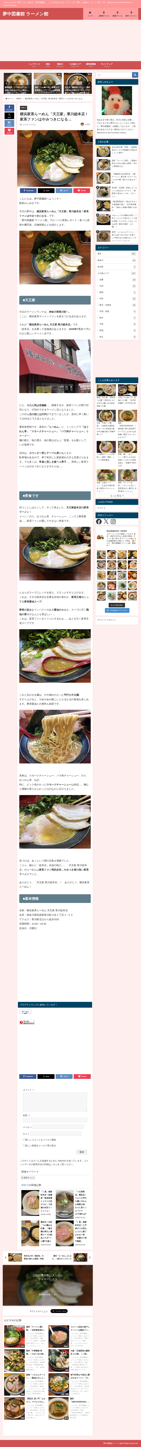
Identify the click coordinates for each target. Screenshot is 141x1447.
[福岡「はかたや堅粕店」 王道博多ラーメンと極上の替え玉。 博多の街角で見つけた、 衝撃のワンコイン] (111, 596)
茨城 (117, 330)
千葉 (117, 324)
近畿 (117, 280)
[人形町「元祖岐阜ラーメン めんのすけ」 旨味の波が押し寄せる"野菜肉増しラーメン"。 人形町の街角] (132, 596)
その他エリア (116, 273)
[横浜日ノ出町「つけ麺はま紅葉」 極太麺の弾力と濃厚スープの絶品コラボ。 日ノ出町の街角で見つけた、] (122, 596)
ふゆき (87, 124)
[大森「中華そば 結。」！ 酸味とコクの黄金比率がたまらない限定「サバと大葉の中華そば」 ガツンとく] (122, 585)
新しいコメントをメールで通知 (40, 1140)
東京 (116, 254)
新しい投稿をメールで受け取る (40, 1145)
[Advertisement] (70, 40)
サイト (26, 1134)
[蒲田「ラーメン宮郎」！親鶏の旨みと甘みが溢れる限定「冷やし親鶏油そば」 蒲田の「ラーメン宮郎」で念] (111, 554)
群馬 (117, 292)
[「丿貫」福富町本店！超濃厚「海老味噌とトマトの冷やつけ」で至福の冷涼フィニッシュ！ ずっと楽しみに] (132, 564)
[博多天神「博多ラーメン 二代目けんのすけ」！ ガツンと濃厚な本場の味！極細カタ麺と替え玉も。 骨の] (101, 596)
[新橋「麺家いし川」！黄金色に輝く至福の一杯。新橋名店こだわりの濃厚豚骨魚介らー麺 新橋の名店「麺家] (122, 575)
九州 (117, 286)
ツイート (101, 508)
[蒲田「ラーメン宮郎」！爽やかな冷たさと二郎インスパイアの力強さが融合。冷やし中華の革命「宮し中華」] (111, 575)
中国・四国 (117, 311)
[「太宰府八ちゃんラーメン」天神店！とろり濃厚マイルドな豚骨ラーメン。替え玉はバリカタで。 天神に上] (132, 585)
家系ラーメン (29, 1178)
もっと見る (115, 496)
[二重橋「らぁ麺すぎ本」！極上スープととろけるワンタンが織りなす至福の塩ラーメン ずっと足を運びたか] (111, 564)
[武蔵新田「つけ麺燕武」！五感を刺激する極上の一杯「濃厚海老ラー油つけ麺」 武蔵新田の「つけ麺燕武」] (132, 575)
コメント (28, 1090)
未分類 (116, 267)
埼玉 (117, 337)
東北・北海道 (117, 305)
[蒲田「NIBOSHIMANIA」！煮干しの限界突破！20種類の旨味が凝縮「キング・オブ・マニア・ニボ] (101, 564)
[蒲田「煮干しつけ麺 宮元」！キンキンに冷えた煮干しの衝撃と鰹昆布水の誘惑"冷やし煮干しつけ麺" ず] (101, 554)
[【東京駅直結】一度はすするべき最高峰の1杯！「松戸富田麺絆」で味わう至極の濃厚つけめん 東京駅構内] (132, 554)
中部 (117, 299)
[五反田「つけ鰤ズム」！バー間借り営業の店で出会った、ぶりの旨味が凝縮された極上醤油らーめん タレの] (111, 585)
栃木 (117, 318)
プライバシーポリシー (106, 620)
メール (27, 1127)
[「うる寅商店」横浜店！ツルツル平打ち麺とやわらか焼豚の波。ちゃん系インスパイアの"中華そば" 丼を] (101, 585)
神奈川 (23, 108)
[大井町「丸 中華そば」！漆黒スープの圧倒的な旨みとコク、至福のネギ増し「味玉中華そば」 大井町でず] (122, 564)
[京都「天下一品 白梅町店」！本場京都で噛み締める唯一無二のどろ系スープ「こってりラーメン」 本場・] (101, 575)
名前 (26, 1115)
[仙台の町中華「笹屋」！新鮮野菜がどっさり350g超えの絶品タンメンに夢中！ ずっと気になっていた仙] (122, 554)
